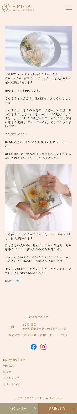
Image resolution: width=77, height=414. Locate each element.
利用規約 (8, 366)
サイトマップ (11, 378)
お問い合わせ (11, 384)
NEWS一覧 (12, 281)
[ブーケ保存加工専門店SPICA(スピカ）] (18, 6)
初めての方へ (18, 408)
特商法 (7, 372)
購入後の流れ (57, 408)
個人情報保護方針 (14, 360)
